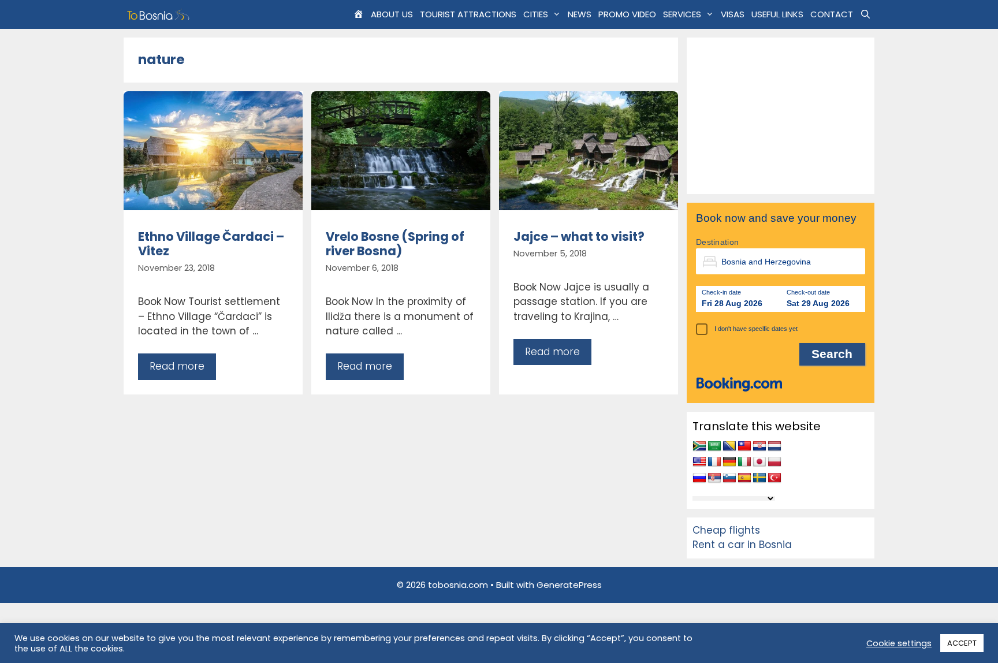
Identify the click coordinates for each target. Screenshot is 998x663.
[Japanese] (759, 462)
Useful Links (777, 14)
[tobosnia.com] (160, 14)
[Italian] (744, 462)
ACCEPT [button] (962, 643)
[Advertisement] (780, 116)
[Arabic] (714, 446)
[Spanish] (744, 478)
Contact (831, 14)
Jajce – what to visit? (579, 236)
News (579, 14)
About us (392, 14)
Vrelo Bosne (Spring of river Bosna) (395, 243)
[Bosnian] (729, 446)
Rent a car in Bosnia (742, 545)
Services (682, 14)
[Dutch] (774, 446)
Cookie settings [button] (899, 643)
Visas (732, 14)
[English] (699, 462)
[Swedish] (759, 478)
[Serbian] (714, 478)
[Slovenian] (729, 478)
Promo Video (627, 14)
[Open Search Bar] (865, 14)
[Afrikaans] (699, 446)
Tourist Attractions (468, 14)
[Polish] (774, 462)
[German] (729, 462)
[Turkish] (774, 478)
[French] (714, 462)
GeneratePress (569, 585)
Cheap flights (726, 530)
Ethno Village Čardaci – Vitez (211, 243)
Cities (535, 14)
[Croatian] (759, 446)
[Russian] (699, 478)
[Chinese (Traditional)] (744, 446)
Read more (177, 366)
